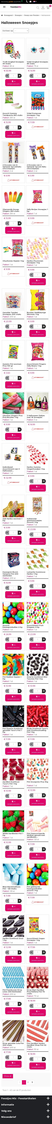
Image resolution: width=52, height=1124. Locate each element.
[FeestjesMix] (17, 7)
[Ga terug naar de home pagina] (2, 16)
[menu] (43, 8)
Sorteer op (8, 31)
